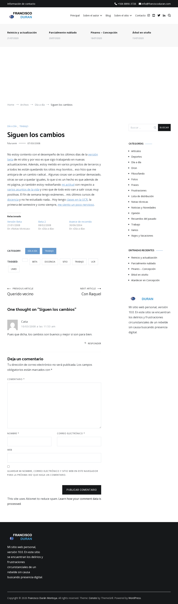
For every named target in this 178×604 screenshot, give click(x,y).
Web (9, 449)
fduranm (12, 143)
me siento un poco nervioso (76, 205)
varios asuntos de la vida (23, 189)
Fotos (134, 179)
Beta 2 (42, 221)
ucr (93, 261)
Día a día (12, 126)
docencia (13, 200)
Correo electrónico (71, 433)
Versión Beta (14, 221)
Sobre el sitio (121, 15)
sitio (65, 261)
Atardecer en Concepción (145, 280)
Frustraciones (139, 190)
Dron (134, 168)
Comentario (16, 379)
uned (14, 269)
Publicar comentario (82, 489)
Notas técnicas (139, 201)
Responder (94, 343)
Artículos (136, 151)
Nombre (13, 433)
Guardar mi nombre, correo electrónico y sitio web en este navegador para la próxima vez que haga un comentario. (52, 473)
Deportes (136, 156)
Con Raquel (90, 291)
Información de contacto (21, 3)
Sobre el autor (91, 15)
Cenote (93, 598)
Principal (75, 15)
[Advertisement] (89, 76)
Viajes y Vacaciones (142, 235)
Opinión (135, 213)
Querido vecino (20, 291)
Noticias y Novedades (143, 207)
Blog (108, 15)
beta (34, 261)
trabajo (79, 261)
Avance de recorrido (80, 221)
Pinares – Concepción (104, 32)
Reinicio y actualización (22, 32)
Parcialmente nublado (63, 32)
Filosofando (138, 173)
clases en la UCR (77, 200)
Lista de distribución (142, 196)
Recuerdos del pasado (143, 218)
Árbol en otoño (141, 32)
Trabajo (23, 126)
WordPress (134, 598)
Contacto (140, 15)
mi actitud (68, 185)
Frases (135, 185)
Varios (134, 230)
